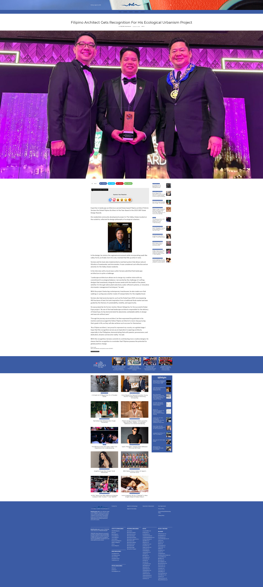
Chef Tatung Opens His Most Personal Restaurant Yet (159, 388)
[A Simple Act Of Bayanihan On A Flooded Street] (168, 185)
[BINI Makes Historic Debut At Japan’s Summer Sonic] (168, 243)
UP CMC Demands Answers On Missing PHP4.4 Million (158, 404)
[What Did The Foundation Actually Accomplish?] (168, 448)
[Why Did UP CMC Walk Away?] (168, 441)
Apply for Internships (131, 508)
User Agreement (162, 506)
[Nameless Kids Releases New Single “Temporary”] (168, 202)
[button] (170, 5)
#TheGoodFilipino (156, 183)
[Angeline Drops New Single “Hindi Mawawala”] (168, 236)
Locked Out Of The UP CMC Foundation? (159, 433)
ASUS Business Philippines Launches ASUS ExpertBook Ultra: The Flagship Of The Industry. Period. (159, 397)
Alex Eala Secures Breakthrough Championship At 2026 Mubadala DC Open (150, 368)
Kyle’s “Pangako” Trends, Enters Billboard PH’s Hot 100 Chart (158, 229)
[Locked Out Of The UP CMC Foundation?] (168, 435)
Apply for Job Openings (132, 506)
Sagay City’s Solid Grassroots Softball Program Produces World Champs (134, 368)
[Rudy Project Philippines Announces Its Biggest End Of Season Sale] (168, 382)
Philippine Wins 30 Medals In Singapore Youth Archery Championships (165, 368)
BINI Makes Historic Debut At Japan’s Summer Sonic (157, 244)
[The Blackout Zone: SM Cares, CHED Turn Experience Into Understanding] (168, 219)
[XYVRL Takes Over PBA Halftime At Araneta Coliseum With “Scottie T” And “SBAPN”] (168, 251)
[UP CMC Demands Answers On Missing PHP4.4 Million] (168, 404)
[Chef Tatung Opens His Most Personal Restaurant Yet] (168, 389)
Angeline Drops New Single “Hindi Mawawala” (158, 236)
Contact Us (114, 506)
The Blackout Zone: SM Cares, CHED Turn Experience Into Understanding (158, 221)
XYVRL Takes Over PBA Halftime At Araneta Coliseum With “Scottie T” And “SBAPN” (158, 252)
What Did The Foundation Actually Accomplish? (158, 448)
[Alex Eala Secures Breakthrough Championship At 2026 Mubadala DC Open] (150, 361)
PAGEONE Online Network (125, 26)
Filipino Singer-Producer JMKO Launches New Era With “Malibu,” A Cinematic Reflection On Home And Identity (158, 211)
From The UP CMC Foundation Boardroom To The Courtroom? (159, 427)
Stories (154, 217)
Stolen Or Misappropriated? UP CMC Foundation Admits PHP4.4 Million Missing (158, 412)
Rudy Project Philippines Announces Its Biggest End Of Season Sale (159, 382)
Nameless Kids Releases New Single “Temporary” (158, 202)
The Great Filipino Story (157, 191)
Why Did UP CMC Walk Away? (159, 440)
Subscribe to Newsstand (148, 506)
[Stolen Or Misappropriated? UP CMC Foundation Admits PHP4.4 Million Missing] (168, 411)
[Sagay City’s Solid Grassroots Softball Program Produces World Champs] (134, 361)
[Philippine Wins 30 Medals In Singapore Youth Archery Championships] (165, 361)
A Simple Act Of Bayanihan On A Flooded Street (156, 186)
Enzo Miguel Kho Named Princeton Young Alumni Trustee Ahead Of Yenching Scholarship (158, 194)
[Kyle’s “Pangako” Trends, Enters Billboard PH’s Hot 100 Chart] (168, 228)
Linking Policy (161, 515)
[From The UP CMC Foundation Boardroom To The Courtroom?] (168, 428)
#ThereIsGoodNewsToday (95, 351)
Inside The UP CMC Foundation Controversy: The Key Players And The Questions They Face (158, 420)
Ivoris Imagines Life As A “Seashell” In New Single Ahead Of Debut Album (158, 261)
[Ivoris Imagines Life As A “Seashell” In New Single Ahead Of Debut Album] (168, 260)
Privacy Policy (161, 508)
